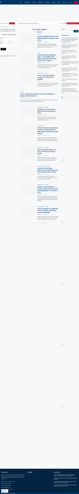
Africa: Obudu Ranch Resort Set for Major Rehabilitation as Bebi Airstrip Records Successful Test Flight (69, 46)
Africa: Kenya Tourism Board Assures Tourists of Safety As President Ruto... (30, 23)
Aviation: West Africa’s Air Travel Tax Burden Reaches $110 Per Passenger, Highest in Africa (69, 57)
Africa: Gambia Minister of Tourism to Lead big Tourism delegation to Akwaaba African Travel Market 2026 (70, 63)
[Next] (17, 23)
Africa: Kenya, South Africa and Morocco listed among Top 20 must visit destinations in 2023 (70, 91)
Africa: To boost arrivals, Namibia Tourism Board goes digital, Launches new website (70, 69)
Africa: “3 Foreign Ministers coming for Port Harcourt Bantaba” (46, 77)
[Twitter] (61, 23)
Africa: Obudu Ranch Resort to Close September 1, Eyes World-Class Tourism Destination (69, 52)
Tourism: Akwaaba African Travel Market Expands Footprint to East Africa (48, 38)
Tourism (64, 2)
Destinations (40, 2)
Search (63, 29)
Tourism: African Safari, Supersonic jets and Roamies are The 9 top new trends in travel (47, 170)
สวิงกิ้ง (63, 79)
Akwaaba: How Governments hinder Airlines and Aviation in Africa (46, 111)
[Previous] (16, 23)
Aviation (34, 2)
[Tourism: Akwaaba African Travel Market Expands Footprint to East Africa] (28, 39)
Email (2, 43)
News (59, 2)
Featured (47, 2)
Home (21, 2)
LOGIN (75, 2)
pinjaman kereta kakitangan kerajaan (68, 88)
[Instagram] (62, 23)
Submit (3, 49)
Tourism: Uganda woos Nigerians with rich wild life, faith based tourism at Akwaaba (47, 210)
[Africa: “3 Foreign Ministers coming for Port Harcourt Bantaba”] (28, 78)
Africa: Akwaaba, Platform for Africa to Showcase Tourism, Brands (46, 151)
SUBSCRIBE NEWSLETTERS (73, 23)
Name (2, 38)
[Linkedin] (64, 23)
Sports (70, 2)
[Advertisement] (39, 13)
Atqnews (39, 42)
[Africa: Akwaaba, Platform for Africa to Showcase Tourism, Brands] (28, 152)
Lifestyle (54, 2)
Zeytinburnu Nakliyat (65, 73)
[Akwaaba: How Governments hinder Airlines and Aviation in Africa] (28, 112)
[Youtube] (65, 23)
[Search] (78, 2)
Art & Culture (27, 2)
